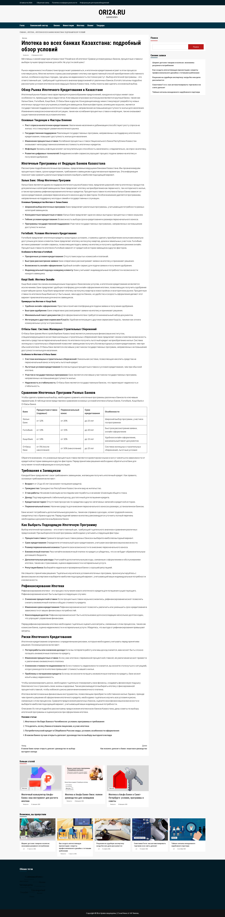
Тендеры (100, 25)
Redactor (26, 55)
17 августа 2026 (31, 849)
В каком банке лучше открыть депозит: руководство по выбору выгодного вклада (68, 735)
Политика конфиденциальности (64, 3)
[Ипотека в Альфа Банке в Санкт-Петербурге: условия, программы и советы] (128, 778)
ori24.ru (112, 12)
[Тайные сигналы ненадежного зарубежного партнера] (187, 829)
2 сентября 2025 (181, 849)
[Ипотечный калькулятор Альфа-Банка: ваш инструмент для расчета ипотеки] (41, 778)
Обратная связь (43, 3)
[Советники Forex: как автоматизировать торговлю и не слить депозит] (150, 829)
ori (24, 849)
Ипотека (80, 25)
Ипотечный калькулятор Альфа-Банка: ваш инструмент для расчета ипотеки (39, 797)
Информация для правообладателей (94, 3)
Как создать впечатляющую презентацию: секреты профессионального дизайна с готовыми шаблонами (175, 71)
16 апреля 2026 (106, 849)
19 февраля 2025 (37, 55)
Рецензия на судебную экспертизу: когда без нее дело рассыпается (176, 78)
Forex (22, 25)
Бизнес (57, 25)
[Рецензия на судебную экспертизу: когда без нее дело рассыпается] (112, 829)
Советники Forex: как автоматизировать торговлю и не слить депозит (176, 86)
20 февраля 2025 (79, 801)
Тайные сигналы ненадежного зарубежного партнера (176, 92)
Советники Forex (140, 838)
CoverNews (122, 913)
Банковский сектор (39, 25)
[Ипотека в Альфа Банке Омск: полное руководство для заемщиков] (84, 778)
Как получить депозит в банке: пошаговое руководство (123, 747)
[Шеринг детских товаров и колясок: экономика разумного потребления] (37, 829)
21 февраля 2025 (35, 804)
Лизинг (90, 25)
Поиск (154, 37)
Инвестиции (68, 25)
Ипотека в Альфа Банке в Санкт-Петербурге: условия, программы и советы (126, 797)
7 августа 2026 (73, 854)
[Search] (203, 25)
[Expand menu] (25, 26)
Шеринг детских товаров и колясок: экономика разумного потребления (173, 63)
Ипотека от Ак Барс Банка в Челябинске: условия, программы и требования (64, 721)
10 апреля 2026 (144, 849)
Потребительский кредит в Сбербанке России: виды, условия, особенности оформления (72, 730)
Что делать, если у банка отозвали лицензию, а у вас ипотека (57, 726)
